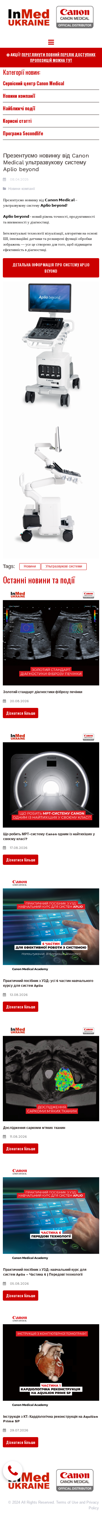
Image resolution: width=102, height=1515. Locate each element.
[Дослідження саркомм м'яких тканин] (51, 1073)
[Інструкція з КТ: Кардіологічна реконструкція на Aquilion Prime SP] (51, 1361)
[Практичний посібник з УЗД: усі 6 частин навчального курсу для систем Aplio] (51, 926)
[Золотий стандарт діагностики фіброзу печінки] (51, 637)
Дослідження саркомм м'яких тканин (34, 1128)
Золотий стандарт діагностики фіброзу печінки (42, 692)
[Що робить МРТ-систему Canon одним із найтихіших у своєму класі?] (51, 779)
